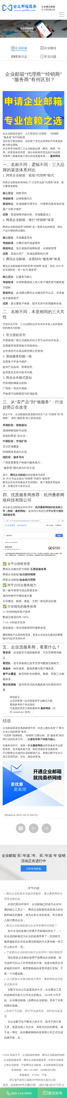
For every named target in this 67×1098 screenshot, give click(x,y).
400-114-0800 (21, 1093)
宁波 (44, 1075)
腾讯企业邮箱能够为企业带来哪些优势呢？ (31, 925)
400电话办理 (48, 1070)
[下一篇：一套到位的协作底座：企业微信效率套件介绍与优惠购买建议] (46, 828)
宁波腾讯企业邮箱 (31, 1065)
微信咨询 (55, 1093)
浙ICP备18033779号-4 (51, 1085)
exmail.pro (18, 712)
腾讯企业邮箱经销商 (53, 1055)
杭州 (5, 1085)
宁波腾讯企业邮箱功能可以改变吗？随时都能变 (34, 952)
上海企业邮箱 (11, 1065)
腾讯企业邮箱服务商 (35, 1060)
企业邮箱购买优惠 (53, 1065)
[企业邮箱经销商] (33, 7)
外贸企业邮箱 (55, 1060)
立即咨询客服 (33, 868)
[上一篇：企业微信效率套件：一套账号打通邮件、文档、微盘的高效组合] (33, 828)
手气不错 (33, 888)
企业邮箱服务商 (12, 1060)
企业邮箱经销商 (31, 1055)
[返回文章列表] (21, 828)
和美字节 (15, 1055)
